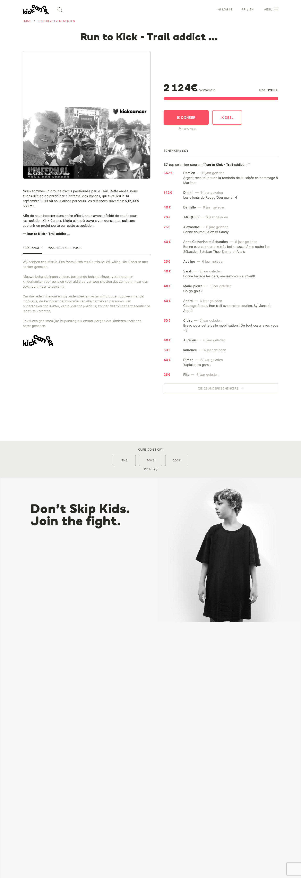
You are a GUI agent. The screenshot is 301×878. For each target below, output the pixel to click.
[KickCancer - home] (36, 9)
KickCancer (32, 247)
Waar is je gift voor (64, 247)
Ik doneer (186, 117)
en (252, 9)
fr (244, 9)
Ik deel (227, 117)
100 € (150, 460)
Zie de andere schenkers (218, 388)
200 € (177, 460)
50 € (124, 460)
